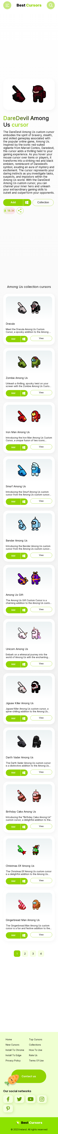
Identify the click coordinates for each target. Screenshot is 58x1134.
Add (13, 202)
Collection (43, 202)
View (41, 338)
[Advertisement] (29, 45)
